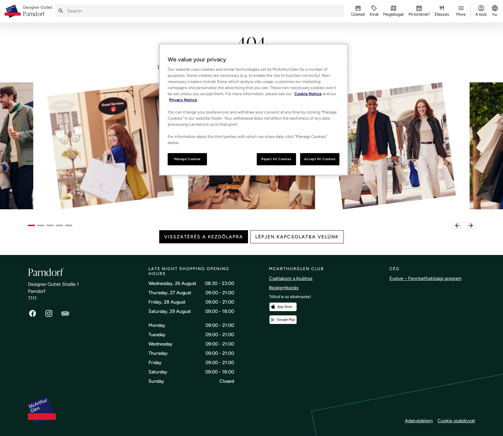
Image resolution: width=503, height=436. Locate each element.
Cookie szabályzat (456, 420)
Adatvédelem (419, 420)
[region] (253, 110)
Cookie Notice (308, 93)
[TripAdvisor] (65, 313)
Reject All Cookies (276, 159)
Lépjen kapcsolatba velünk (297, 237)
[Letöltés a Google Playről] (283, 320)
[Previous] (457, 225)
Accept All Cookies (319, 159)
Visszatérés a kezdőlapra (203, 237)
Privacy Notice (183, 100)
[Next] (470, 225)
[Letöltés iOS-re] (283, 307)
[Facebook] (32, 313)
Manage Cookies (187, 159)
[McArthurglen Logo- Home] (13, 11)
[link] (37, 11)
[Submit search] (61, 11)
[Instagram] (49, 313)
